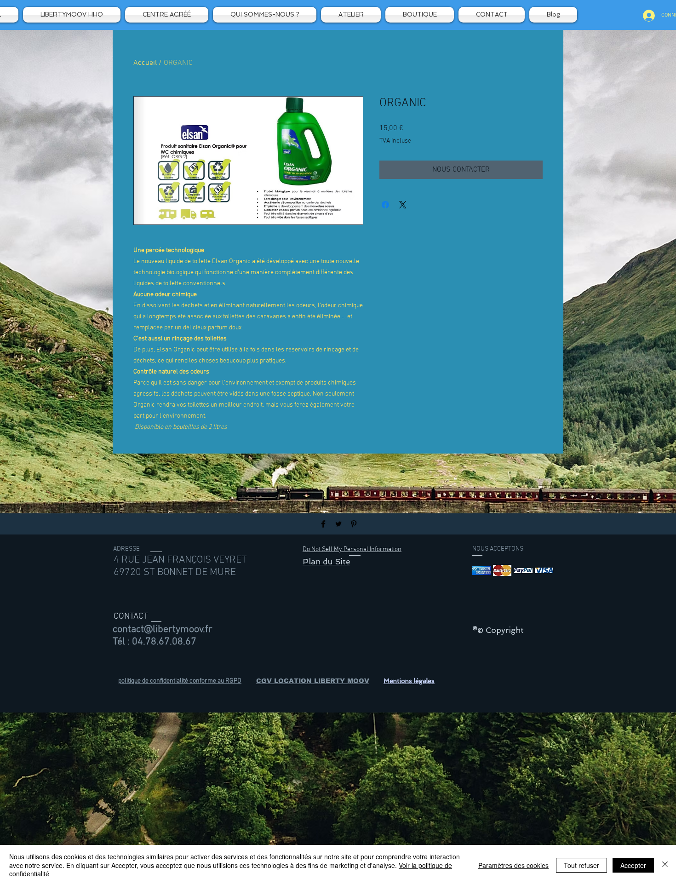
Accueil (145, 63)
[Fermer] (664, 865)
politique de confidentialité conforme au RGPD (179, 681)
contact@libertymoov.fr (162, 629)
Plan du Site (326, 561)
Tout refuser (581, 865)
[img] (481, 570)
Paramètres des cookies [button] (513, 865)
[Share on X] (402, 204)
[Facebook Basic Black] (323, 524)
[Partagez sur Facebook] (385, 204)
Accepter (633, 865)
